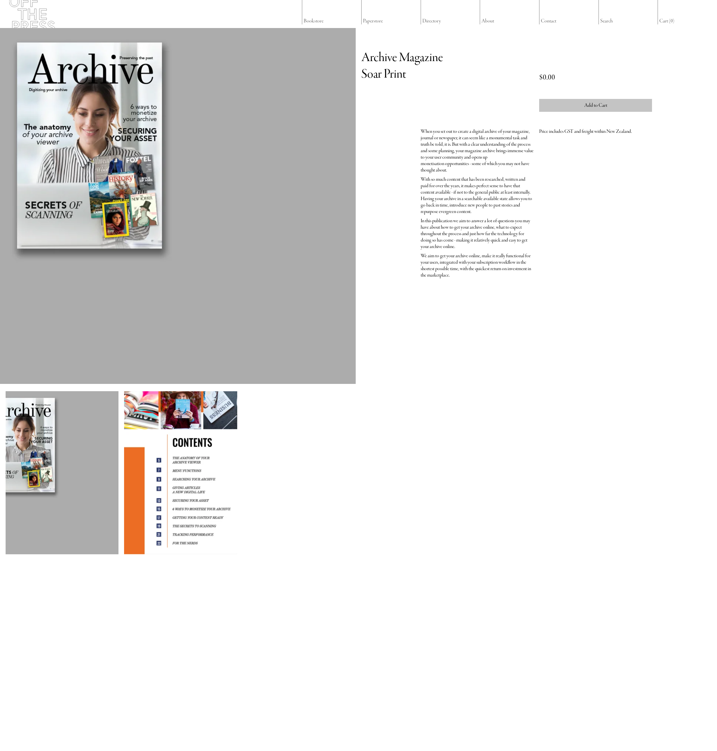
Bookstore (313, 21)
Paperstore (373, 21)
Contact (548, 21)
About (487, 21)
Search (606, 21)
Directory (431, 21)
